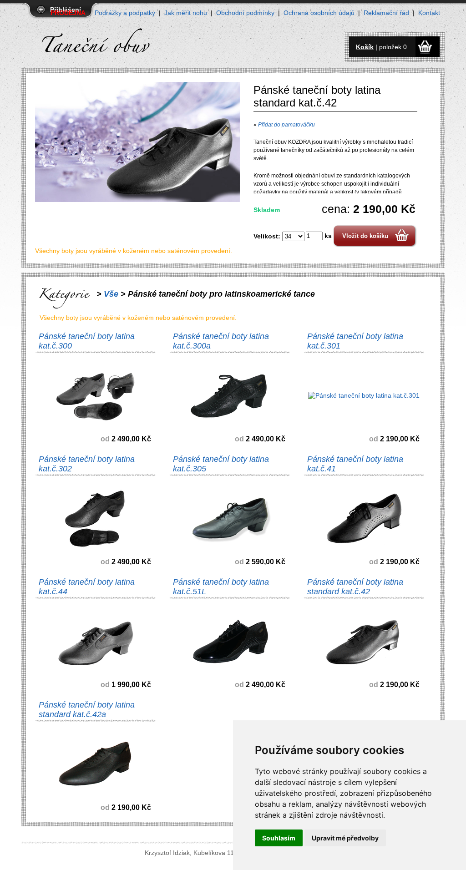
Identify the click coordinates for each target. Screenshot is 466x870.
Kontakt (429, 12)
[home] (106, 38)
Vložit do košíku (365, 236)
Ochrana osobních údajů (319, 12)
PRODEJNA (68, 12)
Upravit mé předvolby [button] (345, 838)
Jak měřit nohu (185, 12)
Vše (111, 293)
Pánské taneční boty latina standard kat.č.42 (355, 586)
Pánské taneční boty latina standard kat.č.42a (87, 709)
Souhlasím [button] (278, 838)
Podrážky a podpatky (125, 12)
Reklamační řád (386, 12)
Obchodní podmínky (245, 12)
